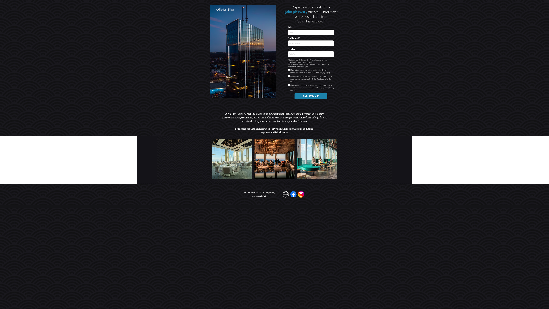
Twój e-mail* (294, 38)
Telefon (291, 49)
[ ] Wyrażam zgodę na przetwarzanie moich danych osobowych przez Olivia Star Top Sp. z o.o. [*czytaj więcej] (310, 71)
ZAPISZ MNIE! (311, 96)
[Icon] (293, 194)
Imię (290, 27)
